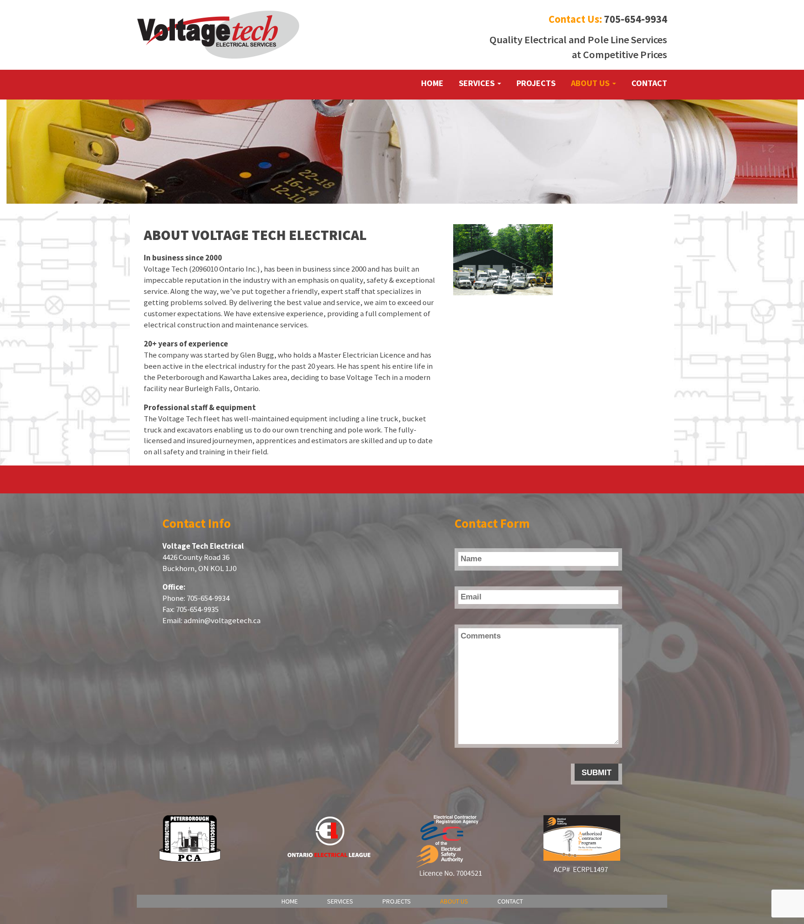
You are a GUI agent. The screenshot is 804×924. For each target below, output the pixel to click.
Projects (536, 83)
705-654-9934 (635, 19)
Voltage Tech (218, 34)
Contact (649, 83)
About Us (591, 83)
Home (432, 83)
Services (477, 83)
